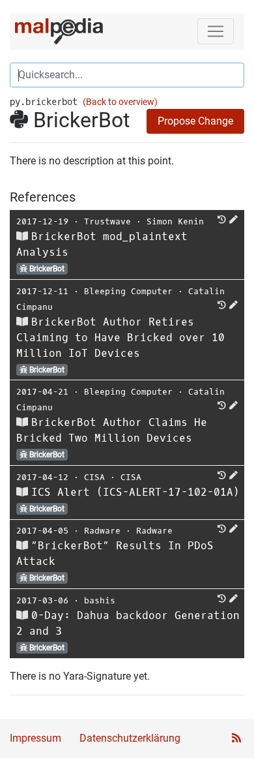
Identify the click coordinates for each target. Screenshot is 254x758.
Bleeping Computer (128, 291)
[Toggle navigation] (215, 31)
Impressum (35, 738)
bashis (99, 600)
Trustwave (107, 221)
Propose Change (195, 121)
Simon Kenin (175, 221)
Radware (102, 530)
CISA (94, 477)
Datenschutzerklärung (129, 738)
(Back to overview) (120, 102)
